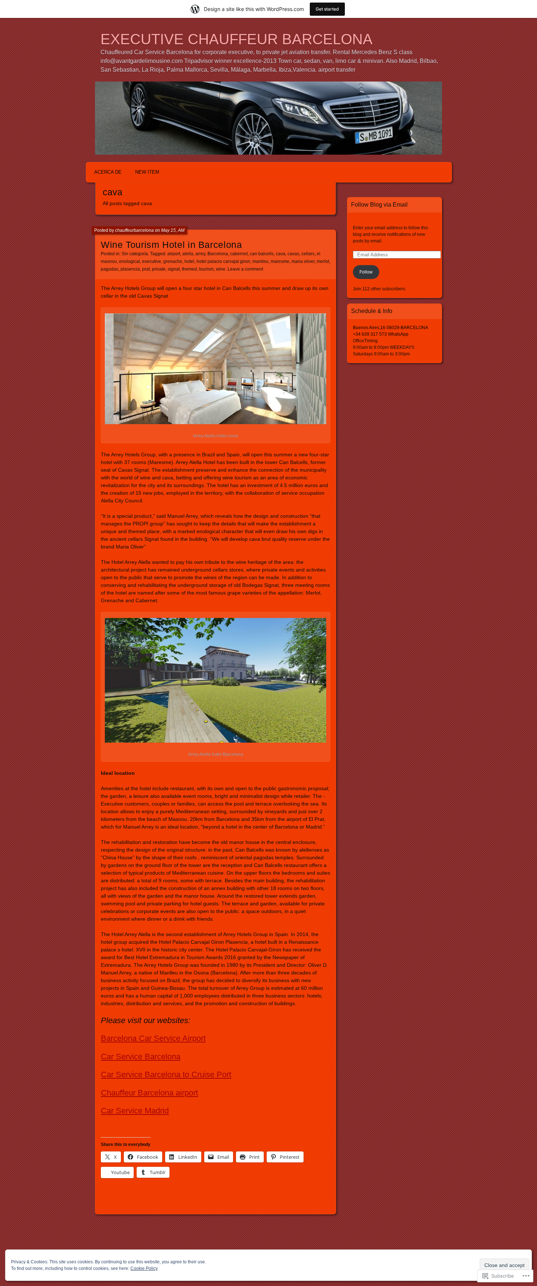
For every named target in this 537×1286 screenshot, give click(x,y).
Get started (327, 9)
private (158, 269)
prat (146, 269)
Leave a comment (245, 269)
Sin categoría (135, 253)
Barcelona (217, 253)
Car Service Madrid (135, 1110)
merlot (323, 261)
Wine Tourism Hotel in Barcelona (171, 245)
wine (220, 269)
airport (173, 253)
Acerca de (108, 172)
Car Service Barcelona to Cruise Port (166, 1074)
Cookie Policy (144, 1268)
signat (174, 269)
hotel (189, 261)
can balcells (262, 253)
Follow (366, 272)
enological (129, 261)
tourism (206, 269)
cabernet (239, 253)
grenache (172, 261)
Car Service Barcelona (140, 1056)
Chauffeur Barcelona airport (149, 1092)
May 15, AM (172, 230)
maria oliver (303, 261)
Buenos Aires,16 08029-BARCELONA (390, 327)
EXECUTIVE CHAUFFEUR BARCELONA (236, 39)
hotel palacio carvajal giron (223, 261)
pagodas (109, 269)
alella (187, 253)
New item (147, 172)
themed (189, 269)
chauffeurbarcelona (134, 230)
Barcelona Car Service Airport (153, 1038)
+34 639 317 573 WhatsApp (380, 334)
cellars (308, 253)
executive (151, 261)
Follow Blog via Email (379, 204)
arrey (200, 253)
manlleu (260, 261)
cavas (293, 253)
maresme (280, 261)
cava (280, 253)
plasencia (130, 269)
